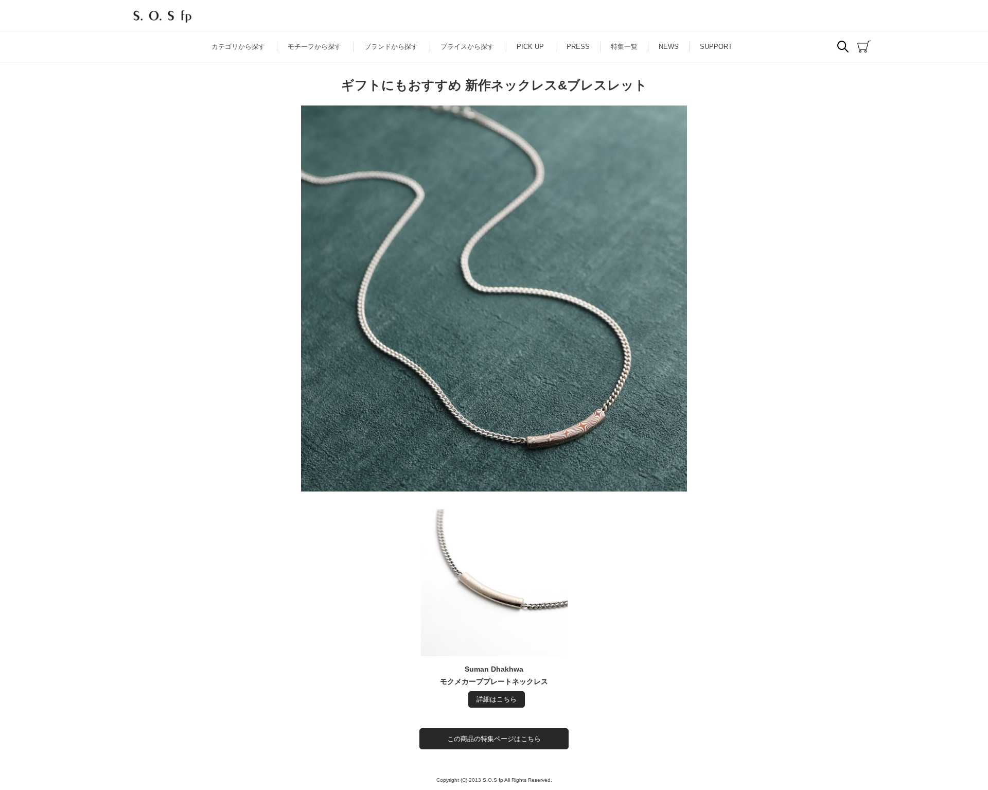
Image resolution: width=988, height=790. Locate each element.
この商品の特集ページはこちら (494, 739)
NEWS (669, 46)
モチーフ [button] (314, 46)
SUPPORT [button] (716, 46)
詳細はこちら (497, 699)
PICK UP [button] (530, 46)
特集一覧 (624, 46)
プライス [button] (467, 46)
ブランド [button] (391, 46)
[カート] (864, 47)
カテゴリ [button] (238, 46)
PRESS (578, 46)
